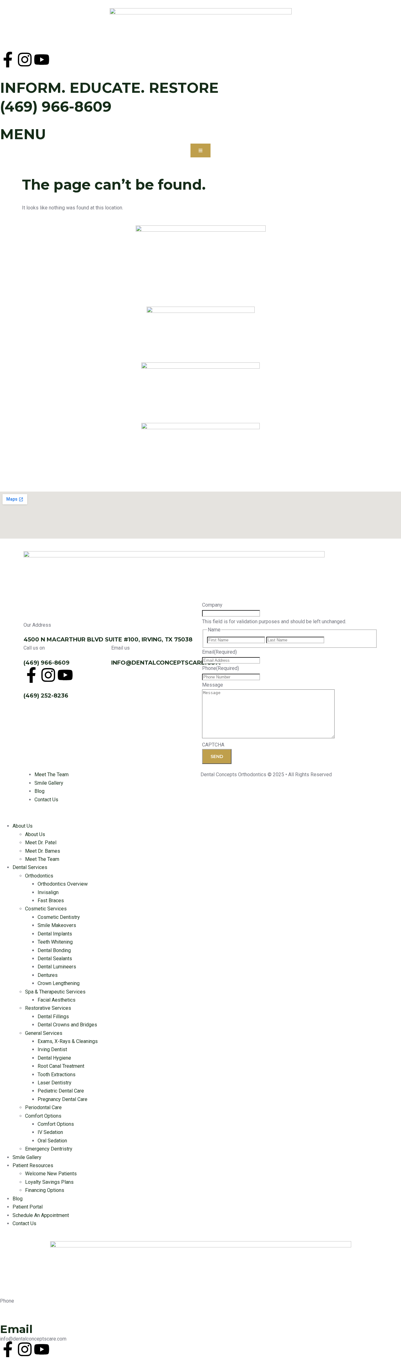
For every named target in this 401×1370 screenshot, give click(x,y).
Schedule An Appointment (41, 1215)
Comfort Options (43, 1116)
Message (212, 685)
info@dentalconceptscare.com (166, 662)
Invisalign (48, 892)
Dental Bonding (54, 950)
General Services (43, 1033)
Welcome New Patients (51, 1174)
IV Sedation (50, 1132)
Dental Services (30, 867)
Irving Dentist (52, 1049)
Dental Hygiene (54, 1058)
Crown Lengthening (59, 983)
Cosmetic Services (46, 909)
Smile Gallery (27, 1157)
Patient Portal (28, 1207)
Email (219, 652)
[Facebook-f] (8, 59)
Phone (220, 668)
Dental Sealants (55, 959)
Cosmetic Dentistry (59, 917)
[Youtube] (41, 59)
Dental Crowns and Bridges (67, 1025)
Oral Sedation (52, 1141)
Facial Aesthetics (57, 1000)
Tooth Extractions (57, 1075)
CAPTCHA (213, 745)
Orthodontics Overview (63, 884)
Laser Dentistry (54, 1083)
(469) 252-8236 (45, 695)
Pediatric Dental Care (61, 1091)
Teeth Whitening (55, 942)
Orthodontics (39, 876)
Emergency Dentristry (48, 1149)
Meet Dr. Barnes (42, 851)
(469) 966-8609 (56, 106)
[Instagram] (25, 59)
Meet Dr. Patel (40, 843)
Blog (18, 1199)
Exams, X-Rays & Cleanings (68, 1041)
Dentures (48, 975)
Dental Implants (55, 934)
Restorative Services (48, 1008)
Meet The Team (42, 859)
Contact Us (24, 1223)
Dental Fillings (53, 1017)
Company (212, 605)
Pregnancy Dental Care (62, 1099)
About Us (23, 826)
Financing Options (44, 1190)
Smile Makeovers (57, 925)
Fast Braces (51, 901)
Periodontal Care (43, 1107)
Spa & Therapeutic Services (55, 992)
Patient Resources (33, 1165)
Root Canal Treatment (61, 1066)
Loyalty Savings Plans (49, 1182)
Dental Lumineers (57, 967)
